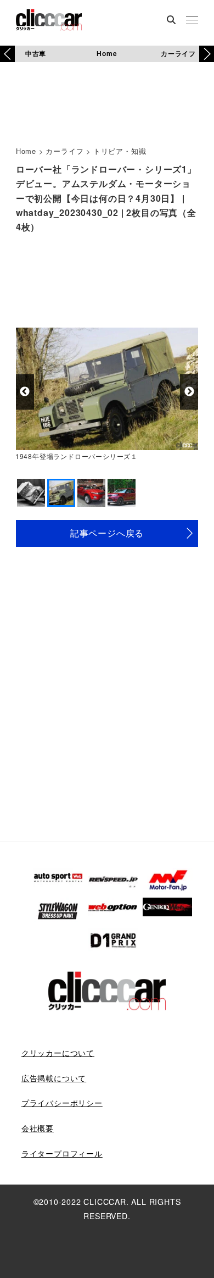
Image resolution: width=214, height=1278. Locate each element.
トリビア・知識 (120, 151)
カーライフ (178, 53)
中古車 (35, 53)
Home (107, 53)
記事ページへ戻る (107, 533)
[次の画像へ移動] (189, 392)
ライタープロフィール (62, 1153)
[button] (206, 54)
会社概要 (37, 1127)
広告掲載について (53, 1077)
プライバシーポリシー (62, 1102)
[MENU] (192, 20)
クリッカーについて (57, 1052)
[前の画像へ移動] (25, 392)
